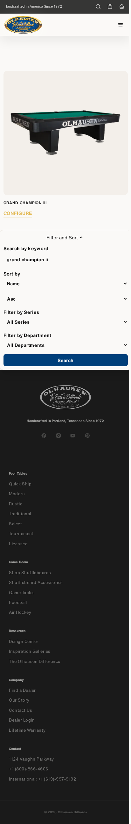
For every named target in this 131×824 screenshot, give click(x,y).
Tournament (21, 534)
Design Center (23, 642)
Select (15, 524)
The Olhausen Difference (34, 662)
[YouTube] (73, 435)
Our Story (19, 700)
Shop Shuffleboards (30, 573)
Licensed (18, 544)
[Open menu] (120, 25)
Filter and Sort (62, 237)
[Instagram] (58, 435)
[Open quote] (110, 7)
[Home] (23, 25)
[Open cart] (122, 7)
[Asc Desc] (65, 299)
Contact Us (20, 710)
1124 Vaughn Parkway (31, 759)
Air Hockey (20, 612)
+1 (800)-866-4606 (28, 769)
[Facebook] (44, 435)
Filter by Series (21, 311)
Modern (17, 494)
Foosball (18, 603)
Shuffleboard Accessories (36, 583)
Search (66, 360)
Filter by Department (27, 335)
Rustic (15, 504)
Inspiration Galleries (30, 651)
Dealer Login (22, 720)
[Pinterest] (87, 435)
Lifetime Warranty (27, 730)
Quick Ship (20, 484)
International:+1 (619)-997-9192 (42, 779)
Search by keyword (26, 248)
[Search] (98, 7)
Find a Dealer (22, 690)
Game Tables (22, 593)
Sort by (11, 273)
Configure (17, 213)
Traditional (20, 514)
